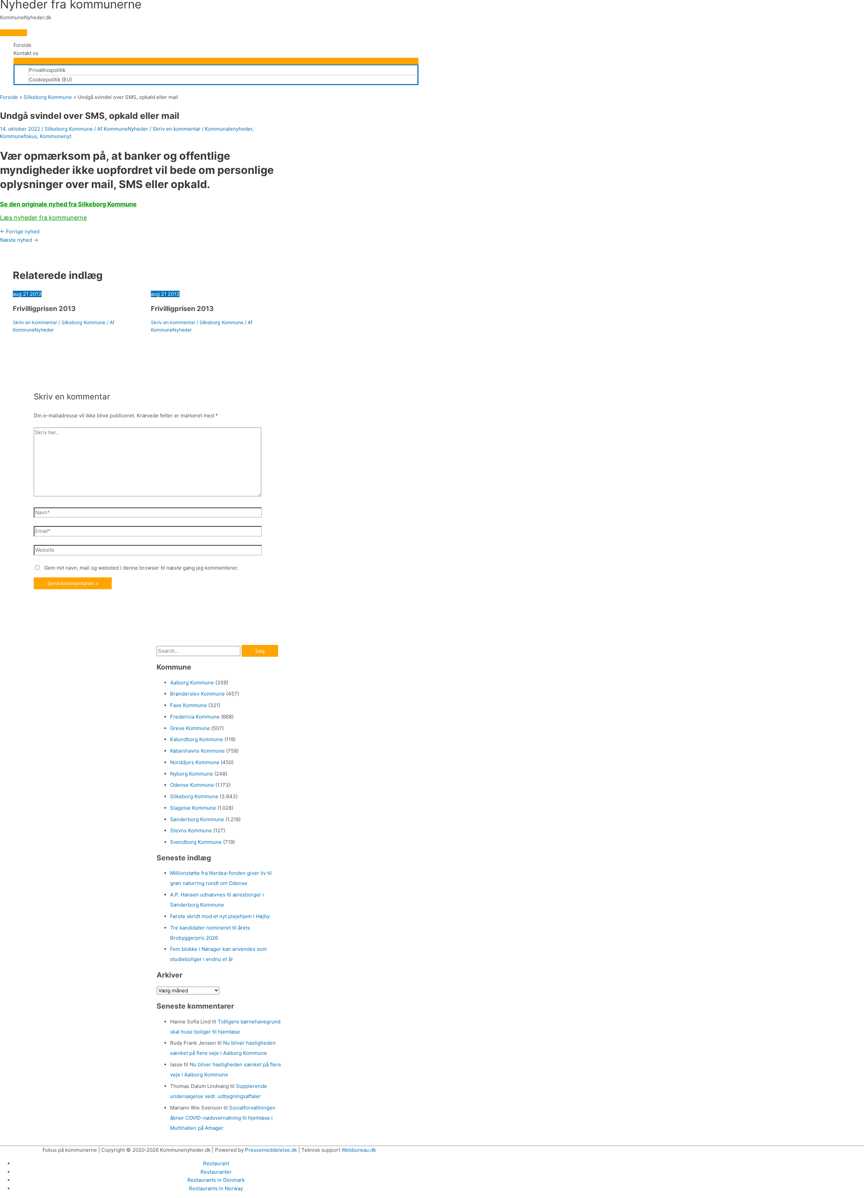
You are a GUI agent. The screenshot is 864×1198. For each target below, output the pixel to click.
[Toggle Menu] (216, 61)
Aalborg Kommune (192, 682)
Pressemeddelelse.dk (271, 1150)
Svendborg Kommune (196, 842)
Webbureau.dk (359, 1150)
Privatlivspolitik (47, 70)
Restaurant (216, 1163)
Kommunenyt (55, 136)
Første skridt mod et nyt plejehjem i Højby (220, 916)
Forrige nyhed (19, 231)
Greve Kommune (190, 728)
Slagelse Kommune (193, 808)
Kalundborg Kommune (196, 739)
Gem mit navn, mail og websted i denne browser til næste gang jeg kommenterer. (141, 568)
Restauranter (216, 1172)
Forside (22, 45)
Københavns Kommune (197, 751)
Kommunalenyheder (228, 129)
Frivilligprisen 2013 (44, 309)
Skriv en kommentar (176, 129)
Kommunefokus (18, 136)
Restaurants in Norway (216, 1188)
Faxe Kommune (188, 705)
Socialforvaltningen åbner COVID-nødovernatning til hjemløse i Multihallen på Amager (222, 1117)
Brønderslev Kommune (197, 694)
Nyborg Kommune (191, 774)
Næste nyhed (19, 240)
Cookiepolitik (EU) (50, 79)
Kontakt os (26, 53)
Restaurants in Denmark (216, 1180)
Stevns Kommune (191, 830)
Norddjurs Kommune (194, 762)
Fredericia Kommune (195, 716)
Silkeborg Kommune (69, 129)
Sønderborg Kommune (197, 819)
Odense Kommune (192, 785)
